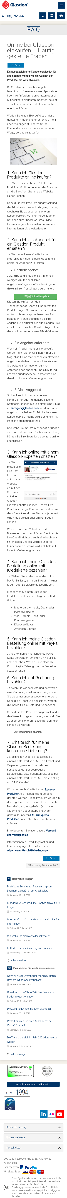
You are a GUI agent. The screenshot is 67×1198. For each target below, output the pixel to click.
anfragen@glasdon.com (25, 408)
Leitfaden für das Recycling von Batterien (30, 948)
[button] (61, 15)
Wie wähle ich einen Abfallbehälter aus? (29, 936)
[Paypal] (28, 1167)
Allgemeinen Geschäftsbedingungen (28, 850)
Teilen (17, 65)
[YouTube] (59, 1114)
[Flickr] (51, 1114)
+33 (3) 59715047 (14, 16)
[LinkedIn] (43, 1114)
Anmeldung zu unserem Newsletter (33, 1084)
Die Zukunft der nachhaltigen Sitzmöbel (29, 1008)
